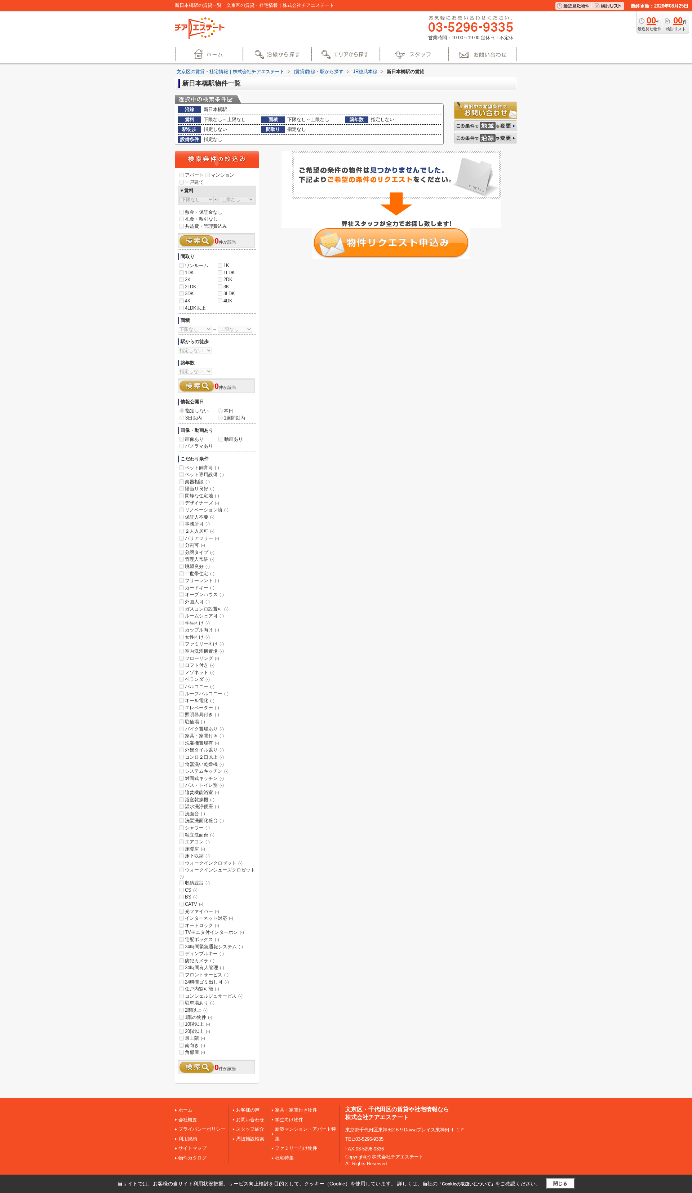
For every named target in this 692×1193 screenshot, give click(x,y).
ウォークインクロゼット (214, 863)
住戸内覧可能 (202, 989)
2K (188, 279)
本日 (228, 410)
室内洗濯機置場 (204, 651)
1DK (189, 272)
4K (188, 300)
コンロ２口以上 (204, 757)
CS (191, 890)
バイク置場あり (204, 729)
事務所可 (197, 524)
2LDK (190, 286)
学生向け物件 (289, 1119)
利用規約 (187, 1138)
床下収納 (197, 856)
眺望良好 (197, 566)
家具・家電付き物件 (296, 1110)
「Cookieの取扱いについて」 (466, 1184)
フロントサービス (207, 974)
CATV (194, 904)
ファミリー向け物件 (296, 1148)
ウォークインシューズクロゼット (217, 873)
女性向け (197, 637)
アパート (194, 175)
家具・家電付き (204, 736)
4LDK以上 (195, 308)
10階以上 (197, 1024)
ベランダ (197, 679)
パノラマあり (199, 446)
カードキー (199, 587)
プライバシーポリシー (201, 1129)
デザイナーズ (202, 503)
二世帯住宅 (199, 573)
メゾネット (199, 672)
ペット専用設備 (204, 474)
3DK (189, 293)
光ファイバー (202, 911)
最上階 (195, 1038)
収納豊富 (197, 883)
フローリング (202, 658)
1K (226, 265)
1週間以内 (234, 418)
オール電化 (199, 700)
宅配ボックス (202, 939)
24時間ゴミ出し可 (207, 982)
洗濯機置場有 (202, 743)
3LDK (229, 293)
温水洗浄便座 (202, 806)
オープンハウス (204, 594)
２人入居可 (199, 531)
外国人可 (197, 601)
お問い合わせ (250, 1119)
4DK (227, 300)
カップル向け (202, 630)
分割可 (195, 545)
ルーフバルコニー (207, 693)
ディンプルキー (204, 953)
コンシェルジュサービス (214, 996)
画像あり (194, 439)
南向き (195, 1045)
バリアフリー (202, 538)
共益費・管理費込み (206, 226)
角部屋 (195, 1052)
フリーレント (202, 580)
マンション (222, 175)
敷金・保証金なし (203, 212)
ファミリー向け (204, 644)
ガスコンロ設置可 (207, 609)
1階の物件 (198, 1017)
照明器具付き (202, 714)
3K (226, 286)
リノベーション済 (207, 510)
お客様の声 (248, 1110)
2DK (227, 279)
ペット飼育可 (202, 467)
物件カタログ (192, 1158)
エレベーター (202, 707)
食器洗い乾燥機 (204, 764)
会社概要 (187, 1119)
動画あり (233, 439)
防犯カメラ (199, 960)
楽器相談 (197, 481)
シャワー (197, 827)
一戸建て (194, 182)
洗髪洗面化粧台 (204, 820)
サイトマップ (192, 1148)
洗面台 (195, 813)
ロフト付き (199, 665)
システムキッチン (207, 771)
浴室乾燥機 (199, 799)
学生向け (197, 623)
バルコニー (199, 686)
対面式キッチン (204, 778)
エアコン (197, 841)
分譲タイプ (199, 552)
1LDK (229, 272)
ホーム (185, 1110)
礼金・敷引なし (201, 219)
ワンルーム (196, 265)
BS (191, 897)
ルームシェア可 (204, 615)
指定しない (197, 410)
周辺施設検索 (250, 1138)
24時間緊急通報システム (214, 946)
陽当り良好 (199, 488)
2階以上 (196, 1010)
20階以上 (197, 1031)
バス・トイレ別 (204, 785)
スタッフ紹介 (250, 1129)
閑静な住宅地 (202, 495)
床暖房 (195, 849)
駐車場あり (199, 1003)
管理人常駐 (199, 559)
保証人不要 (199, 517)
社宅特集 (284, 1158)
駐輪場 (195, 721)
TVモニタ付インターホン (214, 932)
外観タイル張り (204, 750)
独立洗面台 (199, 835)
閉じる (560, 1183)
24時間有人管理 (204, 967)
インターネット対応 (209, 918)
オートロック (202, 925)
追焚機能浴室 (202, 792)
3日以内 (193, 418)
